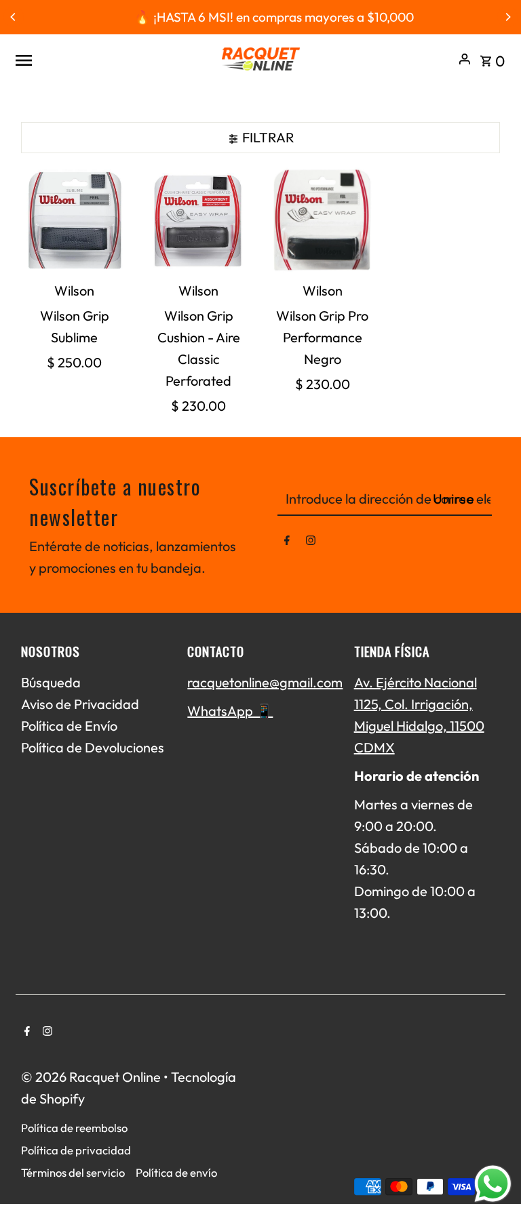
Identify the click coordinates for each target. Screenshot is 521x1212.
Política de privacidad (76, 1150)
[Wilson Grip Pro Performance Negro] (323, 220)
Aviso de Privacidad (80, 703)
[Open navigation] (112, 59)
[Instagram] (310, 543)
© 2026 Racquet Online (92, 1076)
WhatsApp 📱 (230, 710)
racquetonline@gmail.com (265, 682)
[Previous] (13, 17)
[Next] (507, 17)
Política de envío (176, 1172)
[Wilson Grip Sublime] (74, 220)
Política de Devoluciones (92, 747)
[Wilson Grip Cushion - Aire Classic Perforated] (198, 220)
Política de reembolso (74, 1127)
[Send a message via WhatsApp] (492, 1184)
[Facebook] (287, 543)
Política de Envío (69, 725)
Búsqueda (51, 682)
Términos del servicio (73, 1172)
